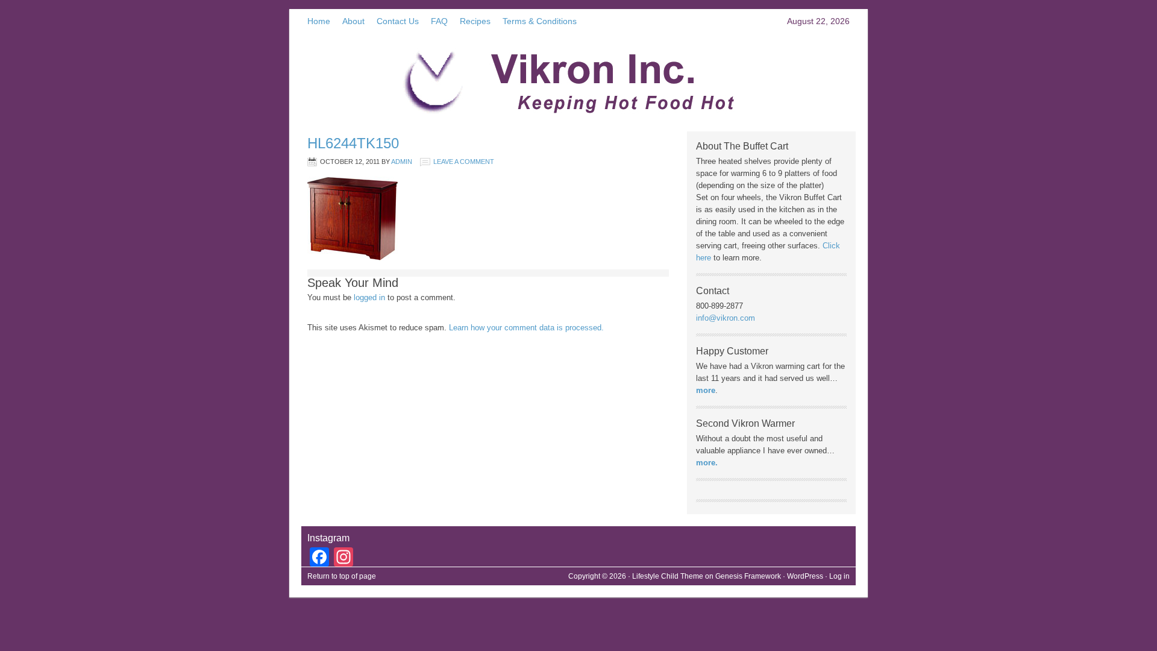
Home (318, 21)
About (353, 21)
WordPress (805, 576)
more (705, 390)
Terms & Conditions (540, 21)
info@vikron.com (725, 317)
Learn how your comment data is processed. (526, 327)
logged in (369, 297)
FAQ (439, 21)
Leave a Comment (463, 161)
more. (707, 462)
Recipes (475, 21)
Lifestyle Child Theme (667, 576)
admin (401, 161)
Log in (839, 576)
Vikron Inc (578, 77)
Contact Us (398, 21)
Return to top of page (341, 576)
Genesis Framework (748, 576)
